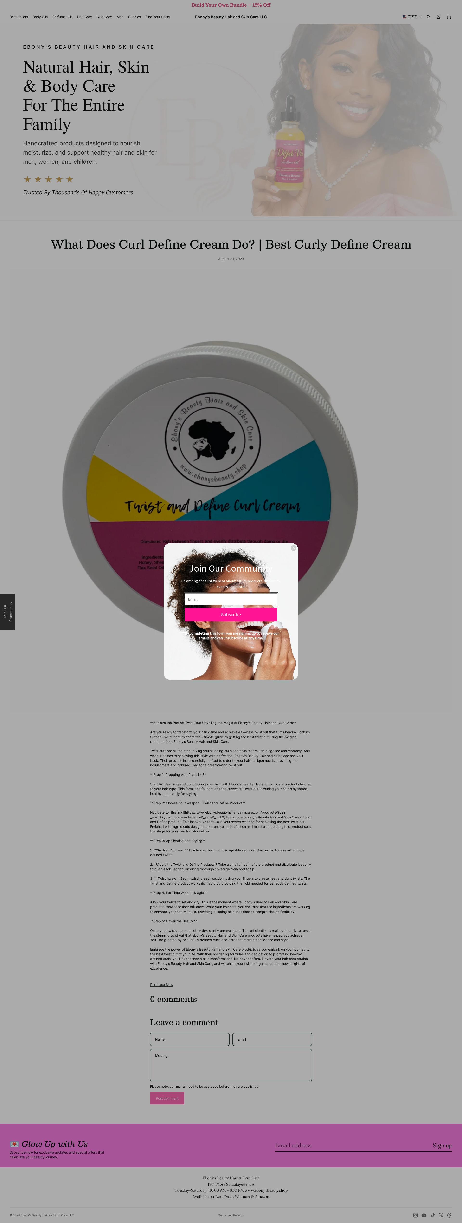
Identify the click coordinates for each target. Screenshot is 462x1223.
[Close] (293, 548)
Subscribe (231, 614)
